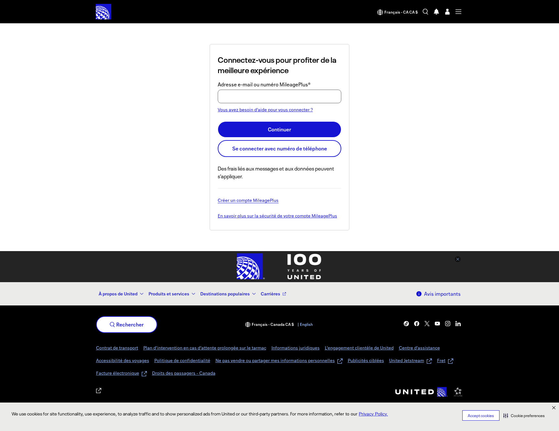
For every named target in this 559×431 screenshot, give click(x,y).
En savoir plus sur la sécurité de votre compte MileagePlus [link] (277, 216)
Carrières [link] (270, 294)
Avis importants (442, 293)
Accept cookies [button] (481, 415)
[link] (406, 323)
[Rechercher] (425, 11)
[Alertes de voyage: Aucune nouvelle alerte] (436, 12)
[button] (524, 415)
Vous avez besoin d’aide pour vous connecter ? (265, 109)
